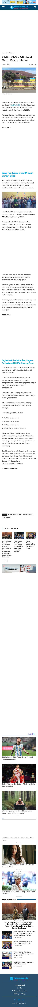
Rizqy (9, 64)
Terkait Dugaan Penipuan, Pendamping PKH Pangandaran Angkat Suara (24, 953)
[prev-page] (3, 561)
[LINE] (26, 99)
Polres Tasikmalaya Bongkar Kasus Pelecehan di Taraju (30, 544)
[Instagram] (19, 1000)
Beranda (4, 53)
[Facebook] (8, 99)
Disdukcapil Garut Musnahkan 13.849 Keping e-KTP (23, 963)
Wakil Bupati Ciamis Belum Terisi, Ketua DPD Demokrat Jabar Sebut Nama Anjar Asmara (18, 546)
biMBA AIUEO (15, 105)
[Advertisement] (19, 30)
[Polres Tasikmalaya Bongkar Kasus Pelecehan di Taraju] (31, 535)
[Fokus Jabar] (19, 7)
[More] (30, 99)
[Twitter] (12, 99)
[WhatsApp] (21, 99)
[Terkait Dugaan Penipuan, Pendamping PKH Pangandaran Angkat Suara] (7, 955)
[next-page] (6, 561)
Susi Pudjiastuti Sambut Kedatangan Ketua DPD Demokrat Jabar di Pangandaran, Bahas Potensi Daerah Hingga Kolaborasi (7, 549)
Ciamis (16, 538)
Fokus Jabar (11, 53)
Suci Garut (6, 517)
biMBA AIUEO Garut (14, 515)
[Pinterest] (17, 99)
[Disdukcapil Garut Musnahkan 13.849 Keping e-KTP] (7, 965)
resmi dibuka (27, 515)
